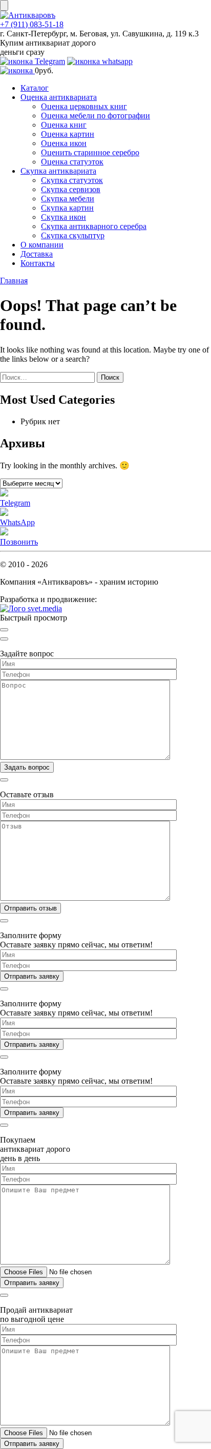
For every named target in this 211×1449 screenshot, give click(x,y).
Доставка (36, 254)
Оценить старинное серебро (90, 152)
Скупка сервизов (70, 189)
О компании (42, 244)
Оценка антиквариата (58, 97)
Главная (14, 280)
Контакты (37, 263)
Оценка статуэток (72, 161)
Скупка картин (67, 207)
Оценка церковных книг (84, 106)
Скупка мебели (67, 198)
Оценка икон (64, 143)
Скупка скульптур (72, 235)
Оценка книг (64, 124)
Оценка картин (67, 134)
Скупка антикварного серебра (93, 226)
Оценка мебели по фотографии (95, 115)
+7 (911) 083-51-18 (32, 24)
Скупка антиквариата (58, 171)
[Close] (4, 629)
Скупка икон (63, 217)
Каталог (34, 88)
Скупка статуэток (72, 180)
